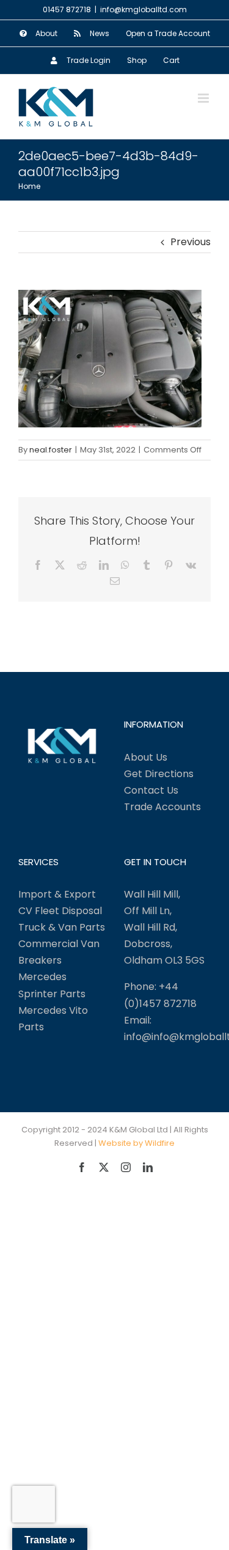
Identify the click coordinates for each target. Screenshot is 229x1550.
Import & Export (57, 894)
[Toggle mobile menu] (204, 98)
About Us (145, 757)
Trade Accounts (162, 807)
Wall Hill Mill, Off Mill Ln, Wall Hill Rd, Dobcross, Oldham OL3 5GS (164, 927)
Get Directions (159, 774)
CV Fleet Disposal (60, 911)
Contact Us (151, 790)
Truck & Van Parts (61, 927)
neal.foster (50, 450)
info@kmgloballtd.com (143, 9)
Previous (190, 242)
